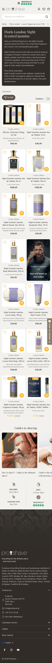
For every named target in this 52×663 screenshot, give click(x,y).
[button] (49, 331)
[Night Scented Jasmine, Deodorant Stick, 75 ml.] (38, 205)
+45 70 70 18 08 (11, 612)
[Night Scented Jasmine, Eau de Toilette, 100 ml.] (38, 161)
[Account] (38, 9)
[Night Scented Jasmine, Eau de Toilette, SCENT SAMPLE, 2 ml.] (38, 387)
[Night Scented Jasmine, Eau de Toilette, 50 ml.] (13, 161)
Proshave (12, 659)
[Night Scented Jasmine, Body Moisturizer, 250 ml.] (13, 251)
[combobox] (26, 16)
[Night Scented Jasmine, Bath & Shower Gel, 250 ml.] (13, 205)
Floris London (13, 129)
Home (4, 24)
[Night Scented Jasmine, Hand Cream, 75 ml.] (38, 295)
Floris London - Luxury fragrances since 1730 (27, 24)
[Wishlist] (43, 9)
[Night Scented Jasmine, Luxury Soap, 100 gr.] (13, 295)
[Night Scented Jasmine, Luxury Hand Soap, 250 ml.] (13, 341)
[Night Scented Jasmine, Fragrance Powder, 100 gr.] (13, 387)
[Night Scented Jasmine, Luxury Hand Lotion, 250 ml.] (38, 341)
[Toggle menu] (3, 9)
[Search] (46, 16)
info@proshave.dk (12, 608)
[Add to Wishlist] (5, 106)
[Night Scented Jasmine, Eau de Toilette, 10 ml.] (38, 115)
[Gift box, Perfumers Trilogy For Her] (13, 115)
